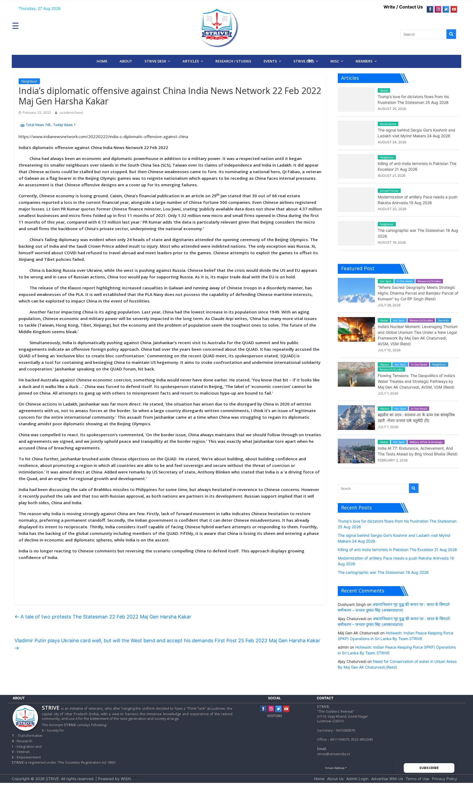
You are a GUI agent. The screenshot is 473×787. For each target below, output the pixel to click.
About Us (335, 778)
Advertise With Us (387, 778)
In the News (405, 281)
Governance (388, 124)
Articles (191, 61)
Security (443, 320)
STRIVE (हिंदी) (303, 61)
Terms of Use (417, 778)
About (126, 61)
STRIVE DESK (155, 61)
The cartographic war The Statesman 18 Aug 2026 (383, 572)
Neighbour (29, 81)
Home (102, 61)
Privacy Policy (444, 778)
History (384, 364)
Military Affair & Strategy (426, 442)
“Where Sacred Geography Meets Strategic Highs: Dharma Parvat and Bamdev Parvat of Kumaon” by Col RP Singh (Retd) (418, 293)
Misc (334, 61)
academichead (71, 112)
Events (270, 61)
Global (384, 90)
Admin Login (357, 778)
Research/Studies (429, 281)
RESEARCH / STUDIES (233, 61)
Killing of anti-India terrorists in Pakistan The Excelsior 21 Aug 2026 (397, 549)
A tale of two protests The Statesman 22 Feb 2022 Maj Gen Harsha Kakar (103, 617)
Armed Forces (389, 190)
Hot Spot (385, 281)
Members (364, 61)
